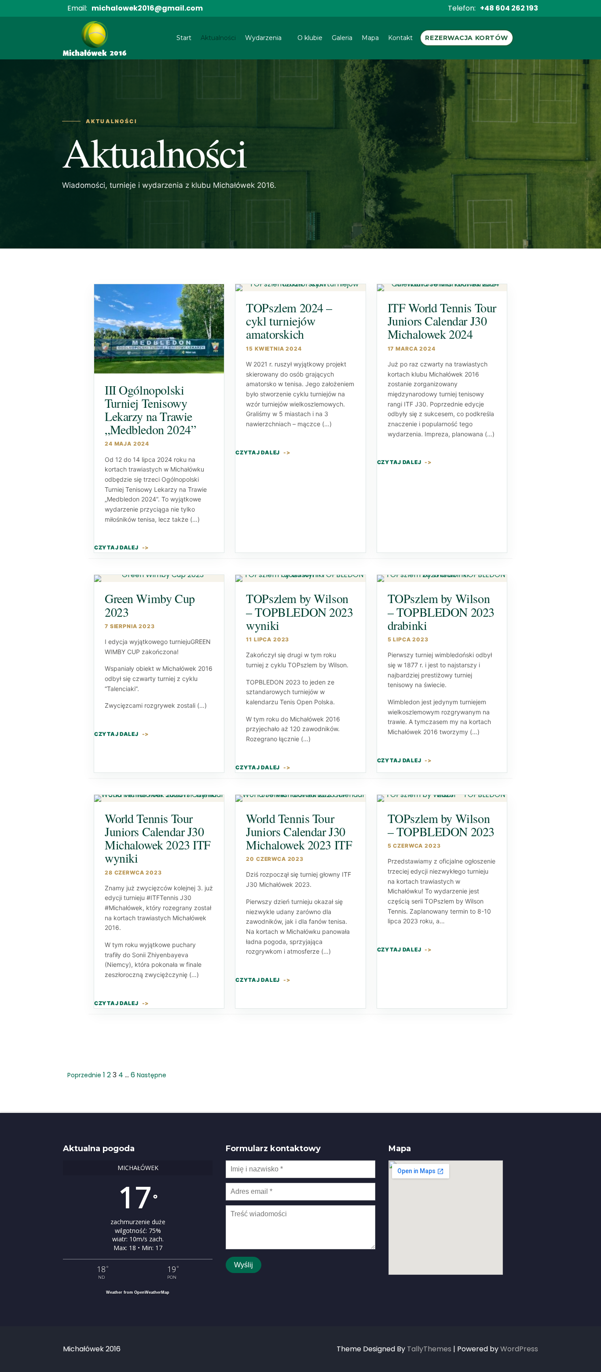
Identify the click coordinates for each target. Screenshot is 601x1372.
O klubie (309, 38)
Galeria (342, 38)
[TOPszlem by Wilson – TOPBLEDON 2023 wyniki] (300, 578)
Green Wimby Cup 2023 (150, 605)
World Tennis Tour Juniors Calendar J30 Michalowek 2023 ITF (299, 831)
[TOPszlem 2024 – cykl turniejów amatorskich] (300, 287)
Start (183, 38)
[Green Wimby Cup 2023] (159, 578)
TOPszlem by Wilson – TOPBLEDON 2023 (441, 825)
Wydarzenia (263, 38)
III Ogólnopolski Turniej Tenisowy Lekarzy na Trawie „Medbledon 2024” (150, 409)
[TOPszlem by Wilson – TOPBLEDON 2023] (442, 798)
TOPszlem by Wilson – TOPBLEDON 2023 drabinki (441, 611)
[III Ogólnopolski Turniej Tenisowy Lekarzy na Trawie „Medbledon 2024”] (159, 328)
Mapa (370, 38)
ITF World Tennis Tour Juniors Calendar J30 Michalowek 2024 (442, 320)
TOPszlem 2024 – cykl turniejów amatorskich (289, 320)
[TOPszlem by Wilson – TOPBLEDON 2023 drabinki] (442, 578)
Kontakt (400, 38)
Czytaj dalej (116, 547)
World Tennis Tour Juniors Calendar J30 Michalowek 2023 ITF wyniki (158, 838)
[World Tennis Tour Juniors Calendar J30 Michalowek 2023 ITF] (300, 798)
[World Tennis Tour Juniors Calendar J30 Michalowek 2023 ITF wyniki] (159, 798)
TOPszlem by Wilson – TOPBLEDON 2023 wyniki (299, 611)
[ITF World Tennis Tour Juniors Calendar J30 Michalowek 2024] (442, 287)
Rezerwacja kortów (466, 38)
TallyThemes (429, 1349)
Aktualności (218, 38)
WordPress (519, 1349)
